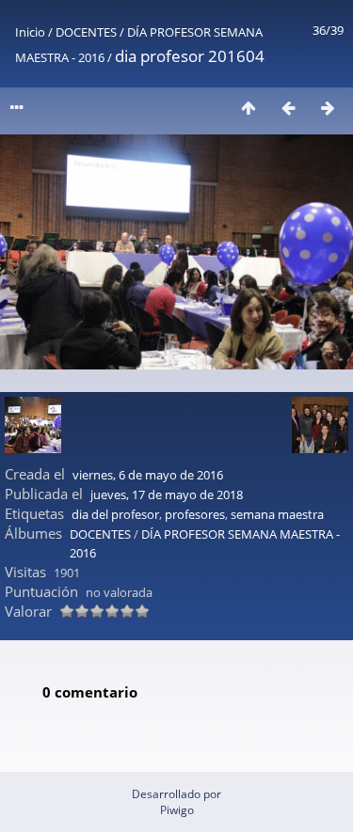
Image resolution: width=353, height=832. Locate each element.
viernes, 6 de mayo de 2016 (147, 474)
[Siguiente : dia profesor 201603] (327, 107)
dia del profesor (115, 514)
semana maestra (277, 514)
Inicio (30, 32)
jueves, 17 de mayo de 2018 (166, 494)
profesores (195, 514)
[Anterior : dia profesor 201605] (288, 107)
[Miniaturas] (248, 107)
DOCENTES (86, 32)
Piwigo (177, 810)
